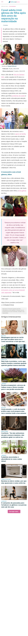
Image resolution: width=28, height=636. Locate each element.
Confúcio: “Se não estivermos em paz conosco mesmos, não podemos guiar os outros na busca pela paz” (12, 435)
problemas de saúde (18, 96)
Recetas (3, 407)
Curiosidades (12, 6)
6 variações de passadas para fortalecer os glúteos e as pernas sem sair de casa (14, 505)
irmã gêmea (22, 190)
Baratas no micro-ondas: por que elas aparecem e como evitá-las (13, 482)
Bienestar (4, 359)
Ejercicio (4, 501)
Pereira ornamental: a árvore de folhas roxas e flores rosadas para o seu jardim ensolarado (13, 387)
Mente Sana (4, 431)
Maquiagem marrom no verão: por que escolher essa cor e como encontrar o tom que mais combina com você (13, 339)
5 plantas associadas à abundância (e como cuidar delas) (11, 459)
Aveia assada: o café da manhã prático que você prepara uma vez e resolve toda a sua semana (13, 411)
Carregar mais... (14, 511)
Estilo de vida (4, 6)
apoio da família (20, 134)
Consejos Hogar (6, 479)
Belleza (3, 335)
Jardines (3, 383)
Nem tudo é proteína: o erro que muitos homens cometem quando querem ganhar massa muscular (13, 363)
